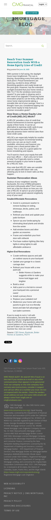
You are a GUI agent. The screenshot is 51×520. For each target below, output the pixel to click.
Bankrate (29, 332)
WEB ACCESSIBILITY (14, 483)
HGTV (27, 335)
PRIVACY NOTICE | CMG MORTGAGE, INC (24, 495)
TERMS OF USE (12, 510)
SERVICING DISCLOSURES (17, 505)
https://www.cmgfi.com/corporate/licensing (21, 472)
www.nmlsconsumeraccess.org (16, 410)
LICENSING (9, 488)
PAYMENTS (17, 13)
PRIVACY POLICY (13, 501)
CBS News (19, 332)
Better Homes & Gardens (23, 333)
